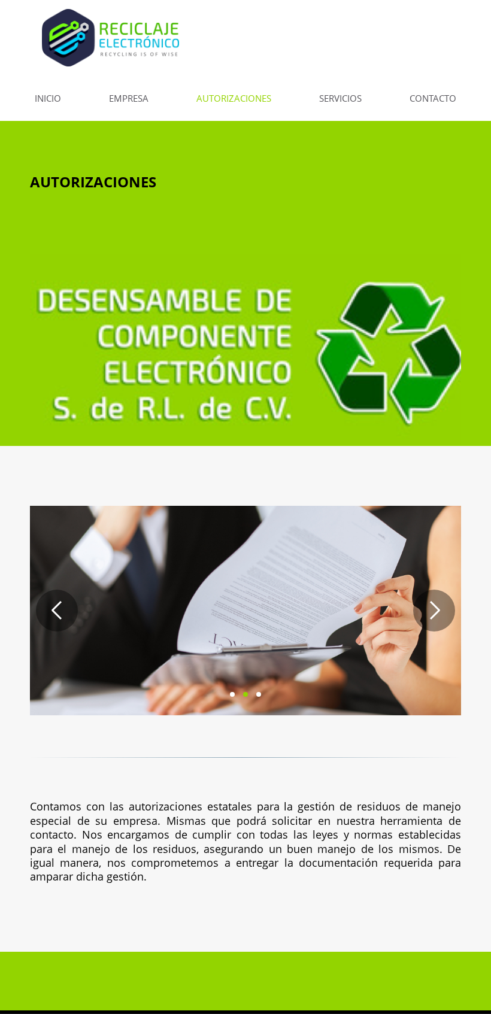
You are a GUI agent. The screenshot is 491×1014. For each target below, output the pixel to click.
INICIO (48, 98)
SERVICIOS (340, 98)
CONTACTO (433, 98)
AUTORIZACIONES (233, 98)
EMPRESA (128, 98)
